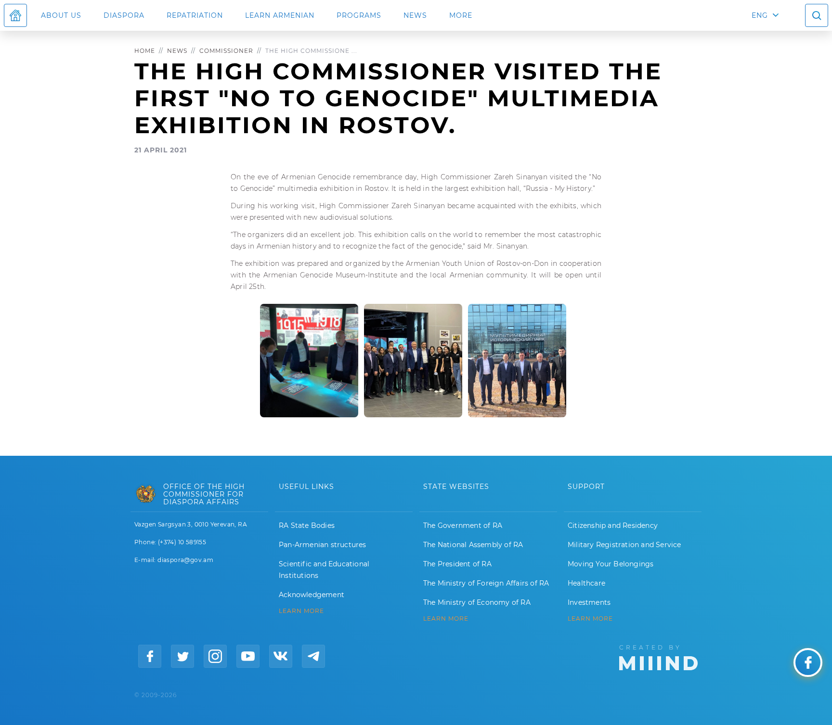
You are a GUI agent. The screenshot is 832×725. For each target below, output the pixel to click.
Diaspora (124, 15)
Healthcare (586, 583)
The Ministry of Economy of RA (477, 602)
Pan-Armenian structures (322, 544)
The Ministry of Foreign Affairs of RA (486, 583)
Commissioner (226, 50)
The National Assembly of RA (473, 544)
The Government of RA (462, 525)
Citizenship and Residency (613, 525)
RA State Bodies (307, 525)
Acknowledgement (311, 594)
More (460, 15)
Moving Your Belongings (610, 564)
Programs (359, 15)
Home (144, 50)
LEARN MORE (301, 611)
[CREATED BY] (658, 656)
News (415, 15)
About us (61, 15)
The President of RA (457, 564)
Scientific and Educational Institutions (324, 570)
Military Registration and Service (624, 544)
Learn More (590, 619)
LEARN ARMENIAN (279, 15)
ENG (760, 15)
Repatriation (195, 15)
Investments (589, 602)
